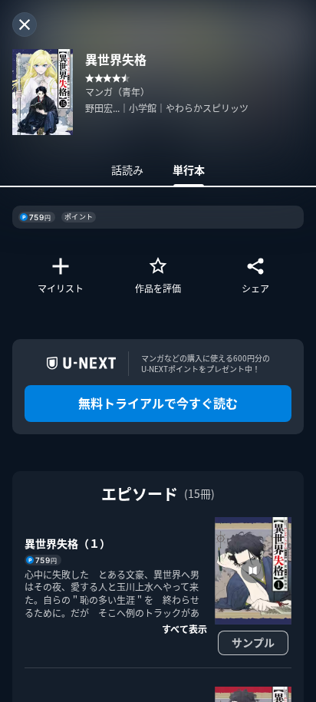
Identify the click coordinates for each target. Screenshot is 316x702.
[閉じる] (24, 24)
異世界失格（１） (67, 543)
